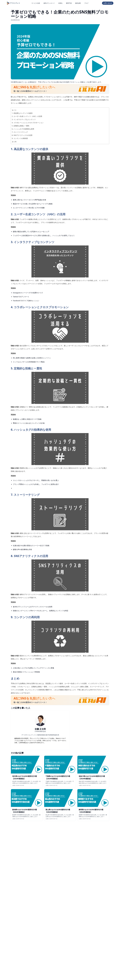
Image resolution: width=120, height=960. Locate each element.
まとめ (14, 141)
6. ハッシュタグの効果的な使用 (23, 129)
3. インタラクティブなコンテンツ (24, 119)
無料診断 (78, 3)
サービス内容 (36, 3)
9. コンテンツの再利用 (20, 138)
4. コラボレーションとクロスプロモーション (28, 123)
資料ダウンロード (49, 3)
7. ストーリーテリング (20, 132)
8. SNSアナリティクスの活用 (22, 135)
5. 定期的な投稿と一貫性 (20, 126)
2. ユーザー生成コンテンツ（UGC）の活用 (27, 116)
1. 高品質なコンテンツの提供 (22, 113)
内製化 (60, 3)
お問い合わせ (107, 3)
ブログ (86, 3)
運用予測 (69, 3)
